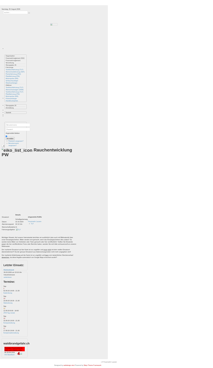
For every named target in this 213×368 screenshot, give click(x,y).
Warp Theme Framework (92, 365)
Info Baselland (9, 354)
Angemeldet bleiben (13, 133)
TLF (32, 224)
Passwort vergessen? (16, 141)
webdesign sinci (69, 365)
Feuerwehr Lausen (34, 221)
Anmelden (10, 138)
